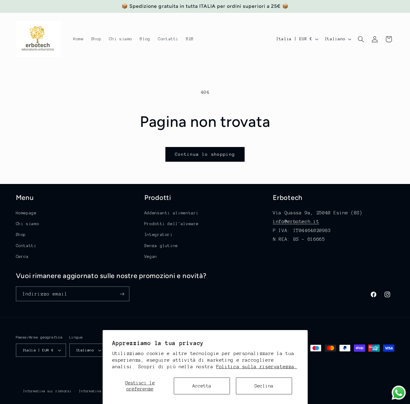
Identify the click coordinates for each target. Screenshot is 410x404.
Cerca (22, 256)
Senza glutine (161, 245)
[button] (361, 39)
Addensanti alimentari (171, 213)
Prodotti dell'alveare (171, 224)
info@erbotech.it (296, 221)
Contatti (26, 245)
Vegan (150, 256)
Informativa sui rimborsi (47, 391)
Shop (21, 234)
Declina (264, 385)
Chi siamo (27, 224)
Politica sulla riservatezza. (256, 366)
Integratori (158, 234)
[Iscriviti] (122, 293)
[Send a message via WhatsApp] (398, 392)
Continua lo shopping (205, 154)
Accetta (201, 385)
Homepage (26, 213)
